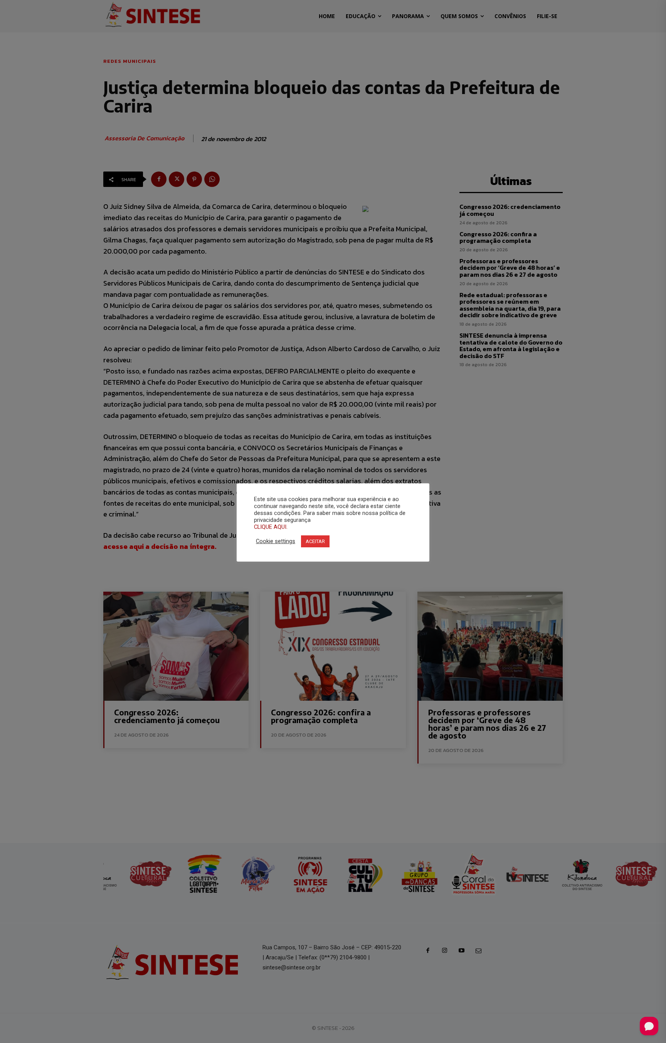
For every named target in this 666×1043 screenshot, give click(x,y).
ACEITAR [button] (315, 541)
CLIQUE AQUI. (271, 526)
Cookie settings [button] (275, 541)
